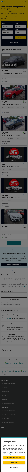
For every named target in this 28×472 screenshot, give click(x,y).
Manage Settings (14, 467)
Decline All (14, 462)
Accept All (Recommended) (14, 457)
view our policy (7, 454)
